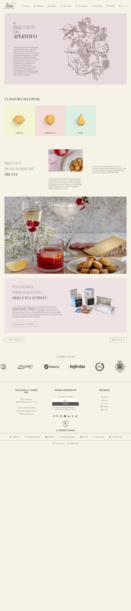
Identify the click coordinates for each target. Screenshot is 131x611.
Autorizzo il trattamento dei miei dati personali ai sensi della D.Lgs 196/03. (65, 408)
